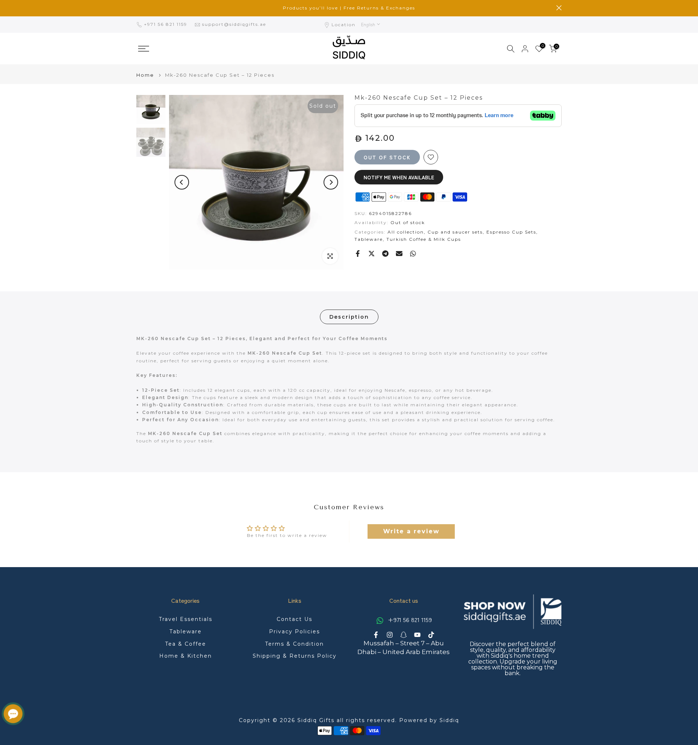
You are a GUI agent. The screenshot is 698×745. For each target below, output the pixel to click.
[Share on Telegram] (385, 253)
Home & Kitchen (185, 656)
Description (349, 317)
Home (145, 75)
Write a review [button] (411, 531)
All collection (406, 232)
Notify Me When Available (399, 177)
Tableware (368, 239)
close (139, 8)
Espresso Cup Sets (511, 232)
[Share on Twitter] (371, 253)
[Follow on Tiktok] (431, 634)
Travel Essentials (185, 619)
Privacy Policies (294, 631)
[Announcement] (349, 8)
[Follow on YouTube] (417, 634)
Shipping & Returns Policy (295, 656)
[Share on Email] (399, 253)
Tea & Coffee (185, 644)
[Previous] (181, 182)
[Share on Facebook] (357, 253)
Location (344, 24)
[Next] (331, 182)
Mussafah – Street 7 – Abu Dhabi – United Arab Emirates (403, 648)
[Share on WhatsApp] (413, 253)
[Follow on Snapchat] (403, 634)
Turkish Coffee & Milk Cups (423, 239)
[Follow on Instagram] (389, 634)
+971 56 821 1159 (166, 24)
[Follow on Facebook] (376, 634)
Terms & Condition (294, 644)
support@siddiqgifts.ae (234, 24)
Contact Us (294, 619)
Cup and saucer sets (455, 232)
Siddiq (449, 720)
